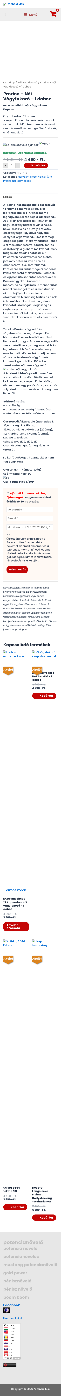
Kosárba (38, 165)
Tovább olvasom (13, 926)
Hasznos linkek (13, 1318)
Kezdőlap (9, 82)
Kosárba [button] (46, 696)
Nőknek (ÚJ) (45, 176)
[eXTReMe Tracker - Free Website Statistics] (6, 1310)
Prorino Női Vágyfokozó (17, 180)
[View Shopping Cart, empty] (53, 14)
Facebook (11, 1305)
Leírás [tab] (7, 197)
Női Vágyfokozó (27, 82)
